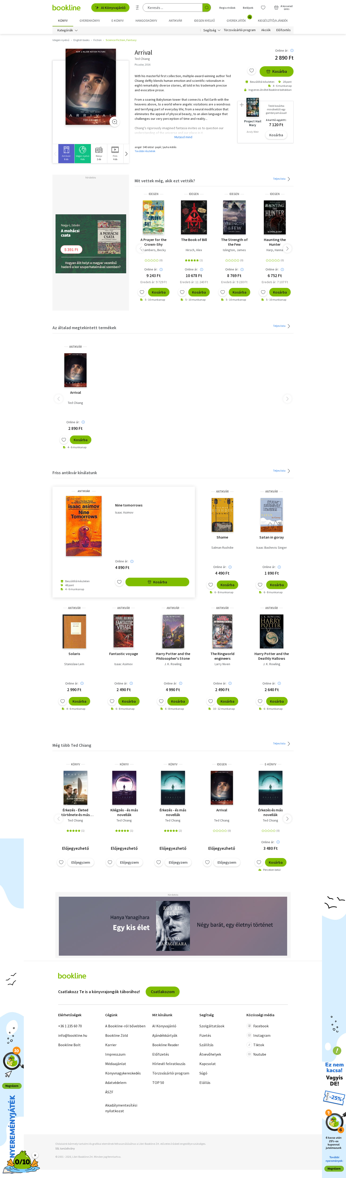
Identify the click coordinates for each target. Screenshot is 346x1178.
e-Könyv (270, 764)
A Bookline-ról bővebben (125, 1026)
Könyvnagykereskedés (123, 1073)
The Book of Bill (194, 239)
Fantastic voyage (123, 653)
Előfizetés (283, 30)
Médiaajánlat (115, 1063)
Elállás (204, 1082)
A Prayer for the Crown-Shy (153, 242)
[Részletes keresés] (137, 7)
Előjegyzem (80, 862)
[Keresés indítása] (206, 7)
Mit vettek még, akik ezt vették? (165, 180)
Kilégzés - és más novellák (124, 812)
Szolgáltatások (211, 1026)
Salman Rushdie (222, 547)
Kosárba (279, 71)
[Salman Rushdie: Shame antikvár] (222, 515)
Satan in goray (271, 537)
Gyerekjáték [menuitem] (239, 19)
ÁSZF (109, 1092)
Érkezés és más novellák (270, 812)
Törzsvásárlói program (240, 30)
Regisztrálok (227, 7)
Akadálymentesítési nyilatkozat (121, 1108)
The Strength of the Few (234, 242)
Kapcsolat (207, 1063)
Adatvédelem (115, 1082)
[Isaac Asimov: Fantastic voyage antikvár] (123, 631)
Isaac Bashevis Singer (271, 547)
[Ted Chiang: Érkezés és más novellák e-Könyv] (271, 788)
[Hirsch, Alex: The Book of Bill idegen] (194, 217)
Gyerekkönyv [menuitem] (90, 20)
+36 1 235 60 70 (70, 1026)
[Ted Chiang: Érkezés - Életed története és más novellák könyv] (76, 788)
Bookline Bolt (69, 1044)
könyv (75, 764)
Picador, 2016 (142, 64)
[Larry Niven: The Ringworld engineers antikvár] (222, 631)
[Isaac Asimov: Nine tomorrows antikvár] (84, 526)
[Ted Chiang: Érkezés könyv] (173, 788)
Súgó (203, 1073)
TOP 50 (158, 1082)
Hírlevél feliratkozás (168, 1063)
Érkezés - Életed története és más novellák (75, 812)
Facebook (261, 1026)
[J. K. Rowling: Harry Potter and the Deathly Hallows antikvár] (271, 631)
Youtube (259, 1054)
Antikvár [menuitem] (175, 20)
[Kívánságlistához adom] (251, 70)
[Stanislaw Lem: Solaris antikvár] (74, 631)
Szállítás (206, 1044)
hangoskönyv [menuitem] (146, 20)
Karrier (111, 1044)
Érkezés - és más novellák (173, 812)
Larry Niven (222, 664)
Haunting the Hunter (275, 242)
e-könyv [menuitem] (118, 20)
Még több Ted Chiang (71, 745)
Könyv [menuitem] (63, 20)
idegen (153, 194)
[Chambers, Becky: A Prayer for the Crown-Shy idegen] (153, 217)
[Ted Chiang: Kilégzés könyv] (124, 788)
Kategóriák (65, 30)
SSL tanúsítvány (65, 1148)
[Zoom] (114, 121)
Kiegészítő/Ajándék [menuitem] (273, 20)
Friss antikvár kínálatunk (74, 472)
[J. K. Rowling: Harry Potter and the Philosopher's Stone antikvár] (173, 631)
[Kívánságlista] (263, 7)
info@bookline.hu (72, 1035)
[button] (126, 153)
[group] (66, 153)
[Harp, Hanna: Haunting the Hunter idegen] (275, 217)
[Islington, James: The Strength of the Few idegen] (234, 217)
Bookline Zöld (116, 1035)
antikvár (75, 347)
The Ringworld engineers (222, 656)
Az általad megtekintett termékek (84, 327)
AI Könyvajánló (113, 7)
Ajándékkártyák (164, 1035)
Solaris (74, 653)
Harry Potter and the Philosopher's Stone (173, 656)
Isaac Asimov (124, 512)
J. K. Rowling (173, 664)
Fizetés (205, 1035)
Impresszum (115, 1054)
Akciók (266, 30)
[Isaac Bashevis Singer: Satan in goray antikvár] (272, 515)
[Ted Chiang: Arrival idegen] (222, 788)
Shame (222, 537)
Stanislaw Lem (74, 664)
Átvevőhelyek (210, 1054)
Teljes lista (279, 178)
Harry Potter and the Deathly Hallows (271, 656)
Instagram (261, 1035)
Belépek (248, 7)
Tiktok (258, 1044)
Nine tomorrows (128, 505)
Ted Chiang (75, 403)
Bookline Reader (165, 1044)
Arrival (75, 392)
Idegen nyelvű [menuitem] (204, 20)
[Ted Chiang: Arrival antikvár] (90, 87)
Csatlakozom (163, 991)
